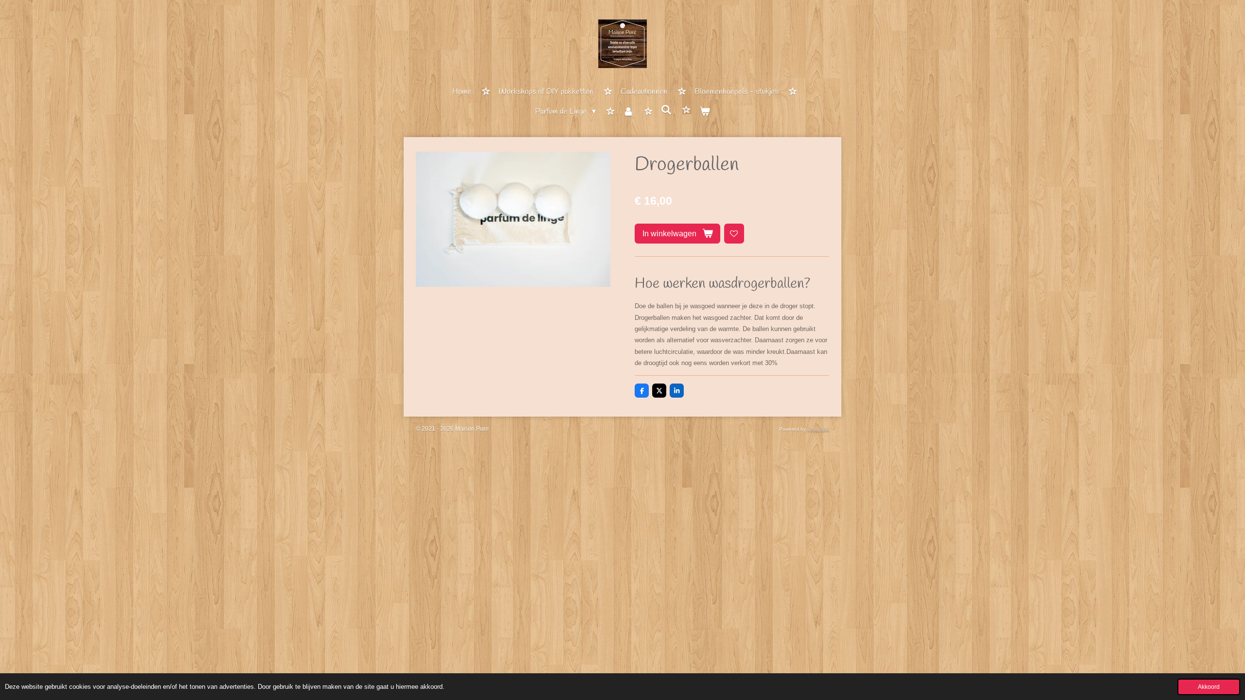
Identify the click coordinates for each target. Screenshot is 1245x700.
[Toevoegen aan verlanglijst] (734, 234)
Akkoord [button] (1209, 686)
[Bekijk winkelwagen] (704, 112)
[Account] (628, 112)
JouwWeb (818, 429)
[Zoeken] (666, 111)
